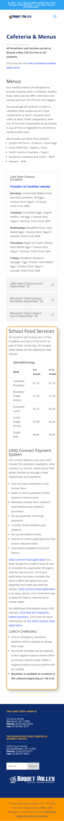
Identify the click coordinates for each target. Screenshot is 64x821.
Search (33, 766)
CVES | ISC (46, 807)
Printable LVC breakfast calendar (30, 186)
